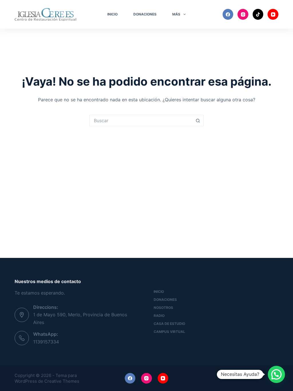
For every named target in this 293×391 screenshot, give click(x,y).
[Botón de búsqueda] (198, 120)
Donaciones (145, 14)
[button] (276, 374)
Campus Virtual (169, 331)
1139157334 (46, 342)
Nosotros (163, 307)
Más (176, 14)
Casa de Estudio (169, 323)
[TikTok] (258, 14)
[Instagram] (242, 14)
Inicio (112, 14)
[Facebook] (228, 14)
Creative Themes (61, 381)
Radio (159, 315)
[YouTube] (273, 14)
